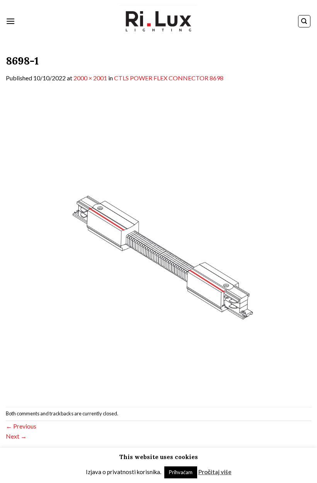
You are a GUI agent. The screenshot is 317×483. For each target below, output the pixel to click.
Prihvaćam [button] (181, 472)
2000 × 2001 (90, 78)
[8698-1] (158, 244)
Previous (21, 426)
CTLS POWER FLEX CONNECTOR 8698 (168, 78)
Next (16, 436)
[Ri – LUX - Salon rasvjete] (158, 21)
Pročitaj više (215, 471)
